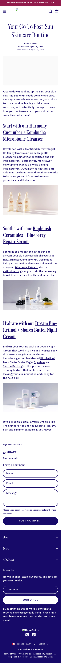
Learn (6, 548)
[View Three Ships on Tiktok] (34, 634)
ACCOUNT (8, 559)
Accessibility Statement (44, 654)
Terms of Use (10, 654)
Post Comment (30, 521)
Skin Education (15, 445)
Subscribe (30, 600)
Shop (5, 537)
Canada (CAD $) (24, 644)
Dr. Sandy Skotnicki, (15, 153)
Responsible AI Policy (18, 657)
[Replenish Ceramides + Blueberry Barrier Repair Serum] (30, 309)
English (41, 644)
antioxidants (11, 271)
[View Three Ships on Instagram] (27, 634)
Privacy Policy (25, 654)
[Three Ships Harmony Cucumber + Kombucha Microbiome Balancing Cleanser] (30, 214)
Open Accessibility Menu (41, 657)
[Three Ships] (30, 11)
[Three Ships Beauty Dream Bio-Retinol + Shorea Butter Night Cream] (30, 411)
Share (12, 452)
